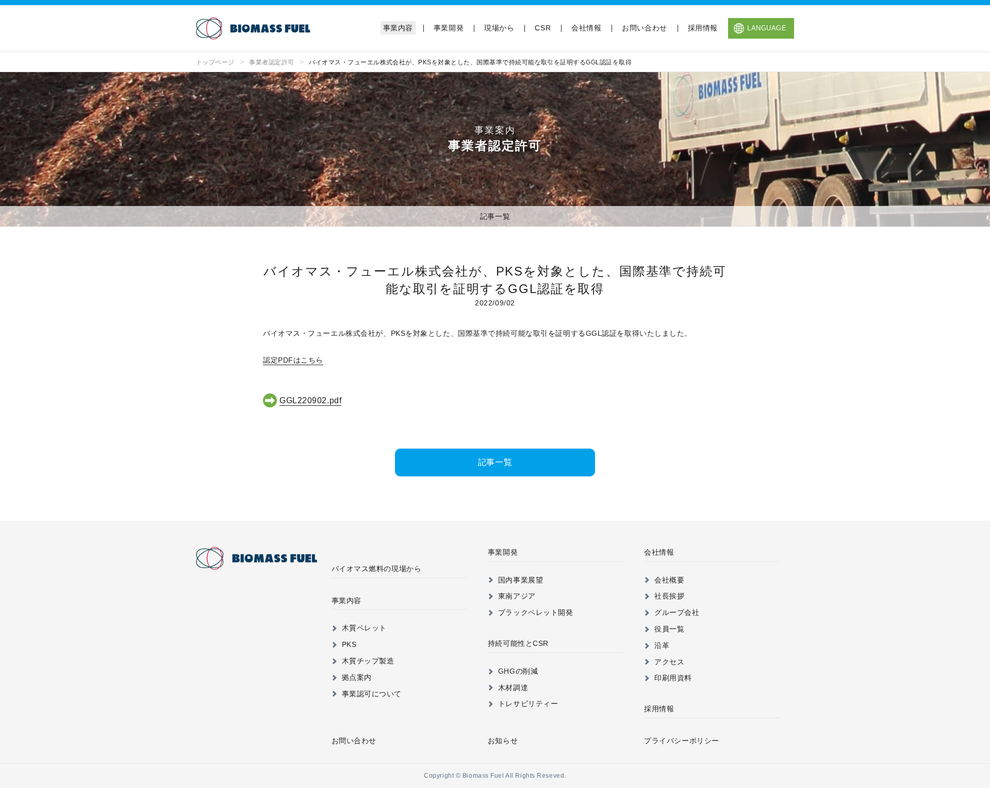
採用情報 (703, 28)
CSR (543, 28)
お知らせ (503, 740)
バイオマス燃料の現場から (377, 568)
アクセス (669, 662)
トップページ (215, 62)
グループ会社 (676, 612)
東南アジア (517, 596)
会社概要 (669, 580)
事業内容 (398, 28)
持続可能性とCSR (518, 643)
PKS (349, 644)
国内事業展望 (520, 580)
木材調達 (513, 687)
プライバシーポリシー (681, 740)
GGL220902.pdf (310, 400)
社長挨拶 (669, 596)
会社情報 (586, 28)
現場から (499, 28)
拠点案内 (357, 677)
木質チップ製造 (368, 661)
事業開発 (449, 28)
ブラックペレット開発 (535, 612)
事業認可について (372, 694)
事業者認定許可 (271, 62)
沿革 (661, 645)
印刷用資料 (673, 678)
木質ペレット (364, 628)
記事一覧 (495, 216)
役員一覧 (669, 629)
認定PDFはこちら (293, 360)
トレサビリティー (528, 703)
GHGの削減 (518, 671)
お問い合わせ (644, 28)
